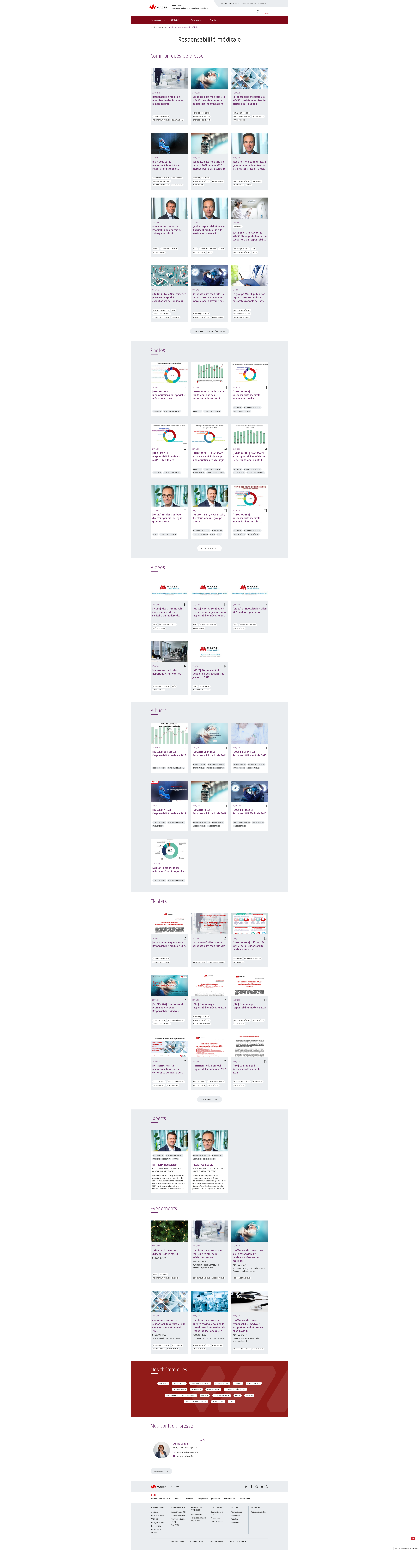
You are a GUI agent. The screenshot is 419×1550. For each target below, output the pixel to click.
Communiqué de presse (200, 1383)
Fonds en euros (253, 1383)
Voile (232, 1402)
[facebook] (251, 1486)
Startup (249, 1395)
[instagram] (256, 1486)
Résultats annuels (221, 1395)
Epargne (238, 1383)
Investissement (213, 1389)
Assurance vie (179, 1383)
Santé (237, 1395)
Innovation (196, 1389)
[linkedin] (201, 1440)
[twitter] (204, 1440)
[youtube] (262, 1486)
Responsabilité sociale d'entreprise (180, 1395)
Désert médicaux (222, 1383)
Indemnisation (180, 1389)
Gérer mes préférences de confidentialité (406, 1548)
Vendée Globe (218, 1402)
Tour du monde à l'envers (196, 1402)
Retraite (204, 1395)
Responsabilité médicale (235, 1389)
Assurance (163, 1383)
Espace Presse (162, 27)
